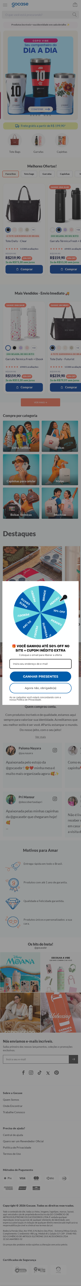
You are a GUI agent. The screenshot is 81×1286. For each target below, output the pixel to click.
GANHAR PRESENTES (40, 676)
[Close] (74, 586)
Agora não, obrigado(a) (40, 688)
